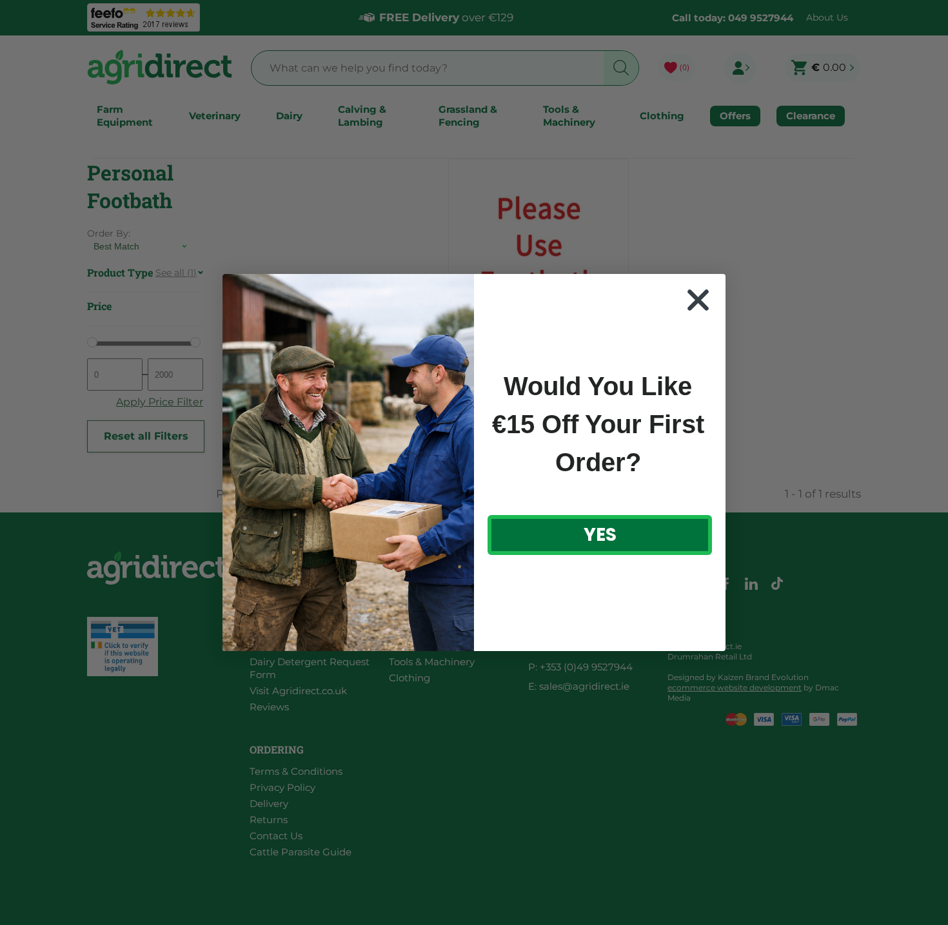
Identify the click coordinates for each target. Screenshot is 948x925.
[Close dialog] (698, 300)
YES (600, 534)
